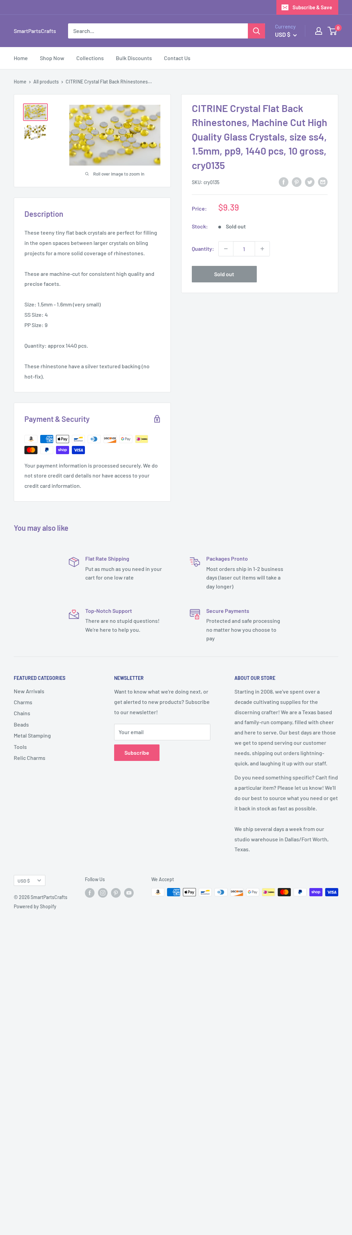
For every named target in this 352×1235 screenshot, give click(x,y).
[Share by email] (323, 182)
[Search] (256, 30)
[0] (332, 31)
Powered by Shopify (35, 906)
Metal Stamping (32, 735)
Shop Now (52, 58)
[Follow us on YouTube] (129, 893)
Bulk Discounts (134, 58)
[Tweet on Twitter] (310, 182)
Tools (20, 746)
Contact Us (177, 58)
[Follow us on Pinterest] (116, 893)
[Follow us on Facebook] (90, 893)
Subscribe (136, 752)
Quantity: (203, 248)
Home (21, 58)
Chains (22, 713)
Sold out (224, 274)
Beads (21, 724)
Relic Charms (29, 757)
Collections (90, 58)
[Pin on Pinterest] (296, 182)
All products (46, 82)
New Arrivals (29, 691)
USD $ (24, 881)
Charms (23, 702)
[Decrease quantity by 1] (226, 249)
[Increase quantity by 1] (262, 249)
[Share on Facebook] (283, 182)
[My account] (318, 31)
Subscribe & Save (312, 7)
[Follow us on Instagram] (103, 893)
